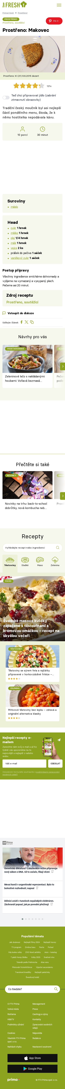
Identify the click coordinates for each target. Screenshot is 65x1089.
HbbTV (11, 1019)
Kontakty (36, 1019)
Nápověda (37, 1033)
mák (13, 243)
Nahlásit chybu (15, 1046)
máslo (14, 206)
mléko (14, 233)
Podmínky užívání (16, 1024)
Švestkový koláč (32, 977)
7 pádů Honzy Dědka (19, 957)
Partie (41, 947)
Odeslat (55, 763)
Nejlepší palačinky (42, 972)
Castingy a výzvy (40, 1014)
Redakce (36, 1038)
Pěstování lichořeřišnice (22, 967)
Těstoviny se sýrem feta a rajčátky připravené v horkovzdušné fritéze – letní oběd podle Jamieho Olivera (30, 674)
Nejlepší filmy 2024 (32, 942)
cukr (13, 228)
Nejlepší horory (50, 942)
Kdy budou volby (15, 952)
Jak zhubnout (14, 942)
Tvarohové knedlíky (23, 972)
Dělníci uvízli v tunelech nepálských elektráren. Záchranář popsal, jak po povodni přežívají (29, 903)
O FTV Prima (13, 1004)
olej (13, 238)
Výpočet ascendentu (44, 967)
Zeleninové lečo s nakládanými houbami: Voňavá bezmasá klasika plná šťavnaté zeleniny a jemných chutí (25, 379)
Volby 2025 (35, 957)
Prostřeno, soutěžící (13, 22)
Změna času (30, 947)
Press (35, 1009)
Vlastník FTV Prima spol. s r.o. (17, 1040)
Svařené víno (49, 957)
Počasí (51, 947)
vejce (14, 248)
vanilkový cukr (20, 258)
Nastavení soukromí (41, 1046)
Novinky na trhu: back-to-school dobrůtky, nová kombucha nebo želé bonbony (26, 506)
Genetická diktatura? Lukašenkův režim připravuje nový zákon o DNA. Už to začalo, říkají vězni (31, 870)
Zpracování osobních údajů (42, 1026)
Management (38, 1004)
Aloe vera (44, 962)
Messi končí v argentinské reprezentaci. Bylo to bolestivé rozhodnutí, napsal (29, 886)
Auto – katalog (50, 952)
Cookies (11, 1033)
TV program (16, 947)
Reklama (12, 1014)
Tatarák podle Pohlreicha (26, 962)
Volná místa (13, 1009)
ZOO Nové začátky (33, 952)
